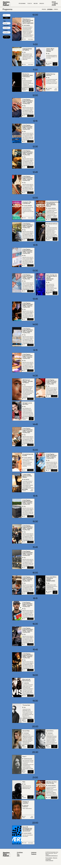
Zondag (56, 9)
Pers (18, 854)
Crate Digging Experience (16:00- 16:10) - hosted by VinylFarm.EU (27, 579)
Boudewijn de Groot (51, 224)
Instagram (33, 852)
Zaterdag (49, 9)
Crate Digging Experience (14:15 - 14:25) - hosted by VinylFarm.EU (27, 356)
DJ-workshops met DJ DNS (27, 454)
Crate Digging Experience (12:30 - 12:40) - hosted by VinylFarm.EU (27, 153)
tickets (29, 3)
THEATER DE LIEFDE (28, 758)
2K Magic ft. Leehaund (25, 802)
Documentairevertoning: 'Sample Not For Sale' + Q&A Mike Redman (53, 204)
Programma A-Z (6, 37)
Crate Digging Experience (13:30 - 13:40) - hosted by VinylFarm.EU (27, 277)
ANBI (18, 855)
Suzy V (24, 756)
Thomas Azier (26, 705)
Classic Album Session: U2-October (50, 50)
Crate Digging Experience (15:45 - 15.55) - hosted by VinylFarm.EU (27, 553)
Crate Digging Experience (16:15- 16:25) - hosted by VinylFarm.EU (27, 604)
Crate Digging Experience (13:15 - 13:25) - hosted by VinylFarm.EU (27, 251)
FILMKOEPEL (26, 683)
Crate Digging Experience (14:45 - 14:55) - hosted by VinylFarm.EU (27, 430)
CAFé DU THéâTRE (27, 833)
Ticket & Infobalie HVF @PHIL (27, 49)
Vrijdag (44, 9)
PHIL (25, 52)
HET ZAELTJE (26, 479)
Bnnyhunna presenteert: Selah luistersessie (27, 75)
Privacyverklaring (49, 857)
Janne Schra (49, 731)
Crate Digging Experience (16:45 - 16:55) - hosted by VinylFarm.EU (27, 656)
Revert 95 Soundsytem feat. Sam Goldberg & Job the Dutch (27, 829)
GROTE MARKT (27, 25)
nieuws (36, 3)
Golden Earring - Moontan (50, 74)
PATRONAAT (26, 733)
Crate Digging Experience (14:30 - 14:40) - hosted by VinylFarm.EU (51, 382)
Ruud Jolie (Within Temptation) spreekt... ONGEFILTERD (51, 579)
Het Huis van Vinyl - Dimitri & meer (51, 782)
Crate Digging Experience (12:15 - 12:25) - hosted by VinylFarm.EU (27, 127)
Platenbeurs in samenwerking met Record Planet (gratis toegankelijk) (27, 21)
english (41, 3)
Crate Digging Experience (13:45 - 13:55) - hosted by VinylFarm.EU (27, 305)
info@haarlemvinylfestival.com (52, 855)
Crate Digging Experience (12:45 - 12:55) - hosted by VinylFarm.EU (27, 178)
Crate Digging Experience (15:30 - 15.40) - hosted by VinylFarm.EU (27, 527)
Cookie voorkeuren (49, 860)
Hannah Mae (25, 731)
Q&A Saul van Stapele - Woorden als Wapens (27, 381)
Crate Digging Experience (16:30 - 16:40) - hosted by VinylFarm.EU (27, 630)
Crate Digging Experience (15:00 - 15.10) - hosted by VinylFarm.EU (51, 456)
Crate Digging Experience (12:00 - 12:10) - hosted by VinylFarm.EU (27, 101)
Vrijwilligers (20, 852)
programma (22, 3)
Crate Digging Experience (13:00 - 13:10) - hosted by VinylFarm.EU (27, 225)
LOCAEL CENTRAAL (28, 205)
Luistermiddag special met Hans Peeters (27, 476)
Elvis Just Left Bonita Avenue (26, 680)
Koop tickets (55, 64)
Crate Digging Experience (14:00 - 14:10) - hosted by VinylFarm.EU (27, 330)
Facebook (33, 854)
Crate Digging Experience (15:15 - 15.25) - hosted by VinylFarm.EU (27, 502)
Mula (23, 782)
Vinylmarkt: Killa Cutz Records (26, 202)
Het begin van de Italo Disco (27, 403)
